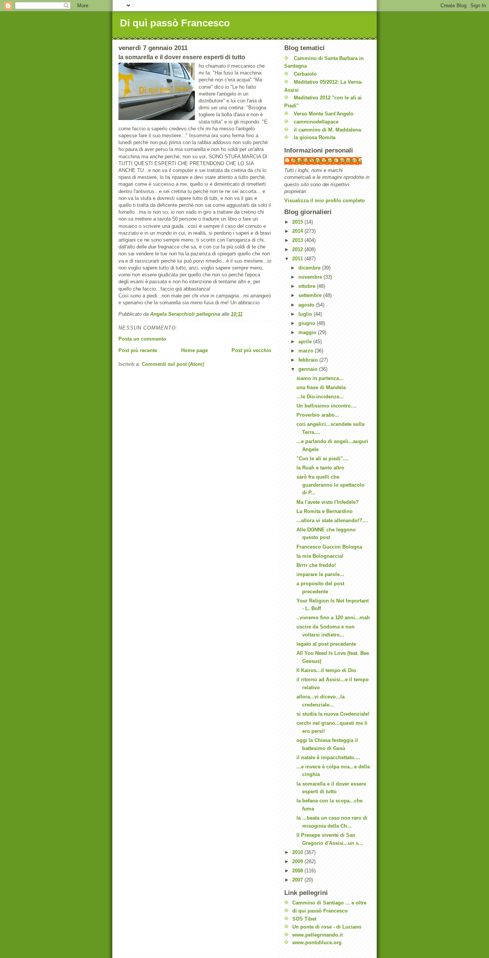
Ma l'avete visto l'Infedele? (327, 502)
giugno (307, 323)
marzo (306, 351)
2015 (298, 222)
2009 (298, 861)
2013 (298, 240)
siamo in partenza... (319, 378)
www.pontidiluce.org (317, 942)
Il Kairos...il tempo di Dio (326, 670)
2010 (298, 852)
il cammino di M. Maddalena (327, 130)
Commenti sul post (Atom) (173, 364)
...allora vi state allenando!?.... (332, 520)
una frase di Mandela (321, 387)
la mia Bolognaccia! (319, 556)
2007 (298, 880)
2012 (298, 249)
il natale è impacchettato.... (328, 757)
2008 (298, 871)
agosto (307, 305)
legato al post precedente (326, 644)
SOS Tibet (304, 919)
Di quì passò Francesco (175, 23)
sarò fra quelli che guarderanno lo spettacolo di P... (330, 485)
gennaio (308, 369)
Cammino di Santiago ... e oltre (329, 903)
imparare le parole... (320, 574)
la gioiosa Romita (314, 137)
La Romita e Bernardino (324, 511)
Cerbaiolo (305, 74)
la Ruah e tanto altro (320, 468)
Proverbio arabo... (317, 415)
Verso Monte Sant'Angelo (323, 114)
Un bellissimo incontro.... (326, 406)
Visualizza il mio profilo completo (324, 200)
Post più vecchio (251, 350)
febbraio (308, 360)
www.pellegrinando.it (317, 935)
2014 (298, 231)
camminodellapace (316, 122)
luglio (306, 314)
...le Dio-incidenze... (320, 396)
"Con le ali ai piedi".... (322, 458)
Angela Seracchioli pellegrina (327, 160)
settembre (310, 295)
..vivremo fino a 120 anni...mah (333, 617)
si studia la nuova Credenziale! (332, 714)
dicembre (310, 268)
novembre (311, 277)
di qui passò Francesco (320, 911)
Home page (194, 350)
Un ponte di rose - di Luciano (326, 927)
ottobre (307, 286)
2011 (298, 258)
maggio (308, 332)
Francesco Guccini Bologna (329, 547)
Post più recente (137, 350)
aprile (305, 341)
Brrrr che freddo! (316, 565)
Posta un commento (142, 339)
